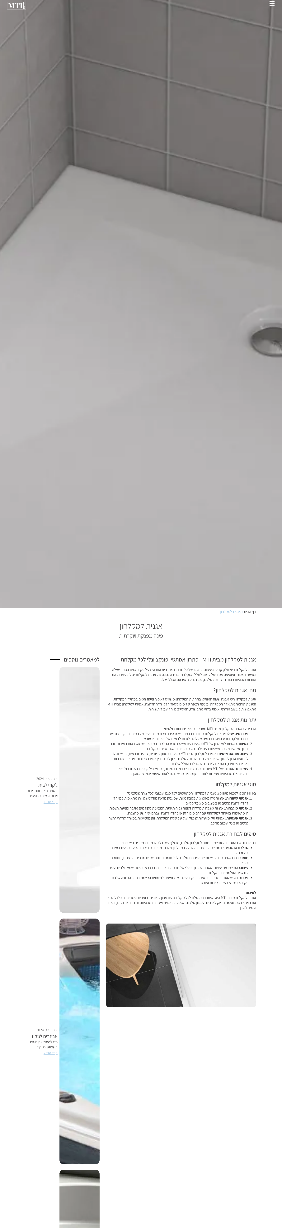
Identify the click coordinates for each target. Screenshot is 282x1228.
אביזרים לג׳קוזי (44, 1036)
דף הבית (250, 611)
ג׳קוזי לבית (48, 785)
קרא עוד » (51, 801)
